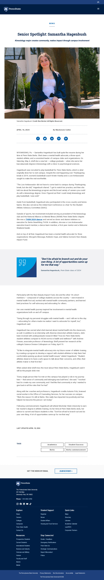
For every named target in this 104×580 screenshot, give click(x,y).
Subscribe (65, 471)
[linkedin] (52, 139)
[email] (59, 139)
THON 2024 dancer (34, 219)
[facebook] (38, 139)
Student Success (76, 445)
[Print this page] (66, 139)
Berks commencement (76, 450)
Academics (52, 445)
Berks (52, 23)
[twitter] (45, 139)
